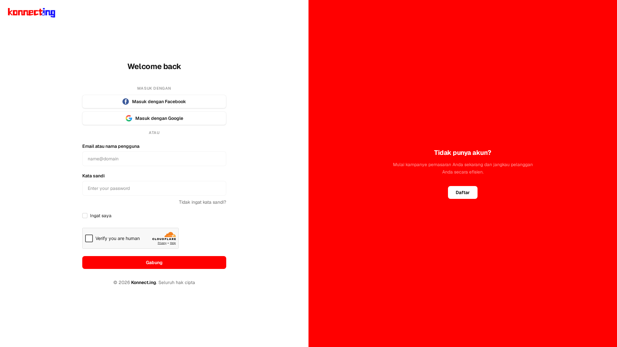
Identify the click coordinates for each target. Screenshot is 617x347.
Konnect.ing (143, 282)
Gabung (154, 262)
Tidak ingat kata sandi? (202, 202)
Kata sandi (93, 176)
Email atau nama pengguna (110, 146)
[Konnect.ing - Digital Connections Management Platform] (31, 13)
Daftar (463, 192)
